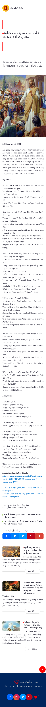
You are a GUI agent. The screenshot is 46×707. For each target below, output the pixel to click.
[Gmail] (39, 536)
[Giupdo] (35, 697)
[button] (42, 669)
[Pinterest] (31, 536)
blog (36, 682)
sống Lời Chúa (16, 8)
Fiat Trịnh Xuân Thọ (19, 507)
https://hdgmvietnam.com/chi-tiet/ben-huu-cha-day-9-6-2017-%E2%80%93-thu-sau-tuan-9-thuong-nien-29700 (22, 479)
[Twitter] (23, 536)
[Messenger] (15, 536)
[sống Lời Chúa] (6, 8)
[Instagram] (16, 697)
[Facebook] (6, 536)
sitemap (38, 686)
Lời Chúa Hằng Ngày (22, 505)
